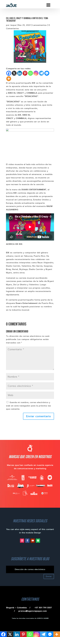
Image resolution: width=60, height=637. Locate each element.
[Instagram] (35, 73)
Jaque (13, 25)
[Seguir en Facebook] (27, 541)
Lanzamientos (40, 25)
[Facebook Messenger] (46, 73)
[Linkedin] (19, 73)
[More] (8, 78)
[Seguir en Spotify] (38, 541)
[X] (14, 73)
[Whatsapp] (30, 73)
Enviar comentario (38, 416)
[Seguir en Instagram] (22, 541)
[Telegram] (41, 73)
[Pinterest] (25, 73)
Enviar (49, 576)
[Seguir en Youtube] (33, 541)
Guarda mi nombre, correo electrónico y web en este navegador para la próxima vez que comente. (28, 406)
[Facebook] (8, 73)
